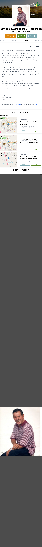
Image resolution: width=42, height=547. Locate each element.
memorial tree (17, 104)
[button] (8, 124)
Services (14, 40)
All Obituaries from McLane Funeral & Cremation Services (33, 8)
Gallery (26, 40)
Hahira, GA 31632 (26, 145)
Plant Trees (36, 131)
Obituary (3, 40)
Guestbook (38, 40)
